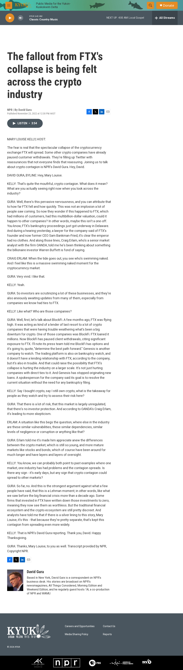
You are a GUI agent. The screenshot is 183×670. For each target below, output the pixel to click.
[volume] (21, 18)
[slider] (26, 18)
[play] (10, 18)
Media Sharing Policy (76, 634)
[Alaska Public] (38, 662)
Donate (168, 5)
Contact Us (109, 626)
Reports (107, 634)
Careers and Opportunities (80, 626)
